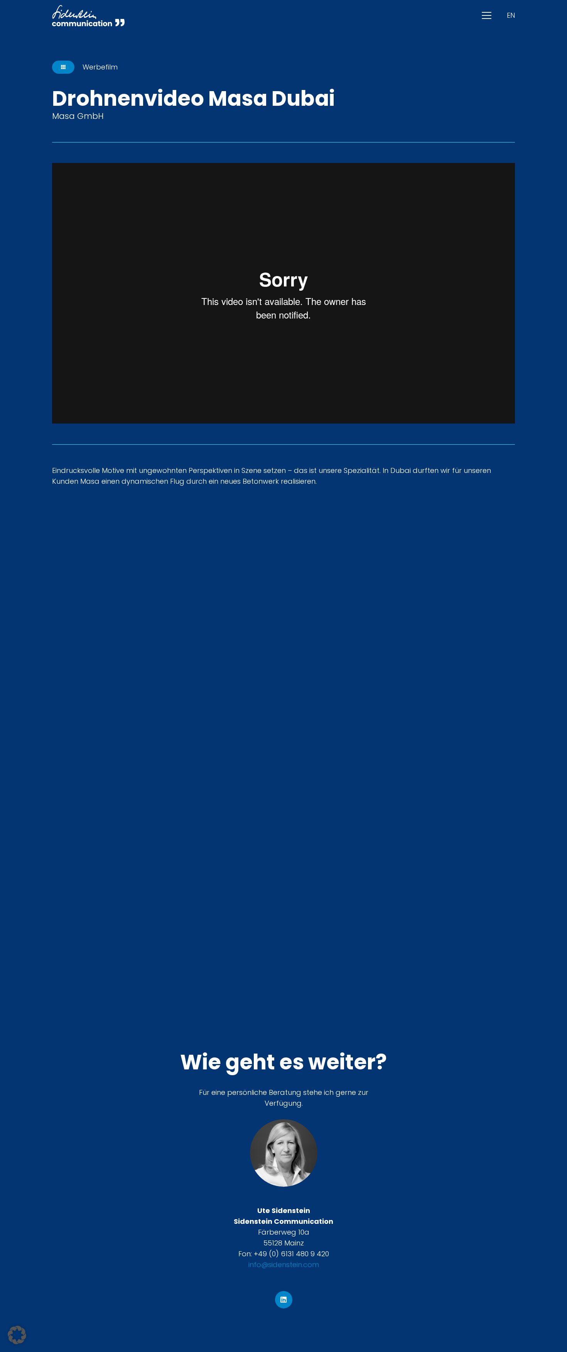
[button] (486, 15)
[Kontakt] (283, 1153)
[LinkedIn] (283, 1299)
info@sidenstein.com (283, 1264)
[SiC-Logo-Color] (88, 15)
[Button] (63, 67)
